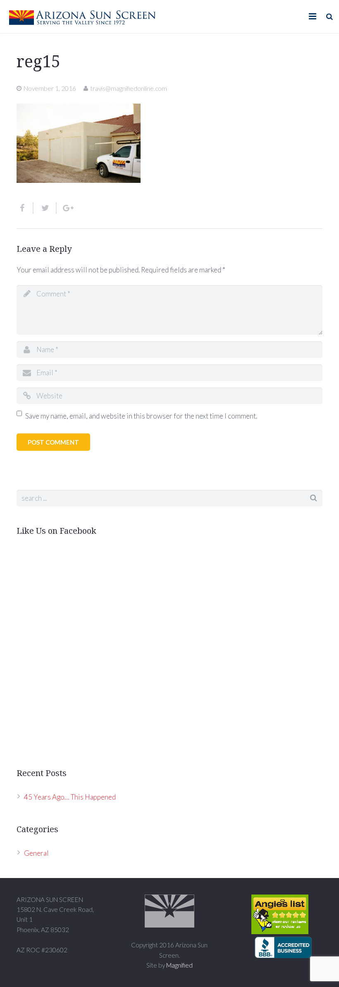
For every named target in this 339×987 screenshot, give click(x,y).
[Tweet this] (45, 208)
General (36, 853)
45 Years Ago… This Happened (70, 797)
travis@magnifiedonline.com (128, 88)
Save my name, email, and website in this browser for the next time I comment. (141, 416)
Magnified (179, 965)
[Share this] (25, 208)
